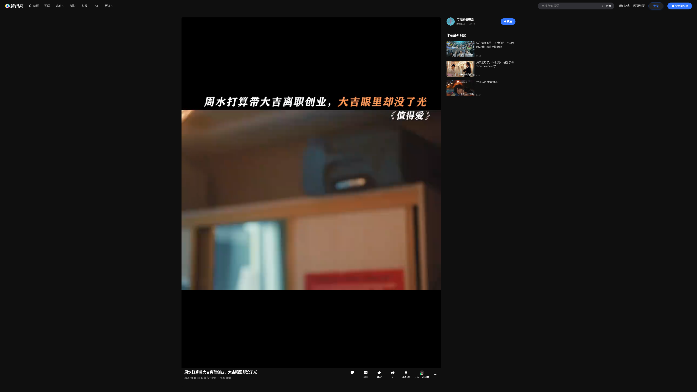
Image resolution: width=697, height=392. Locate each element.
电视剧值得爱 (465, 19)
